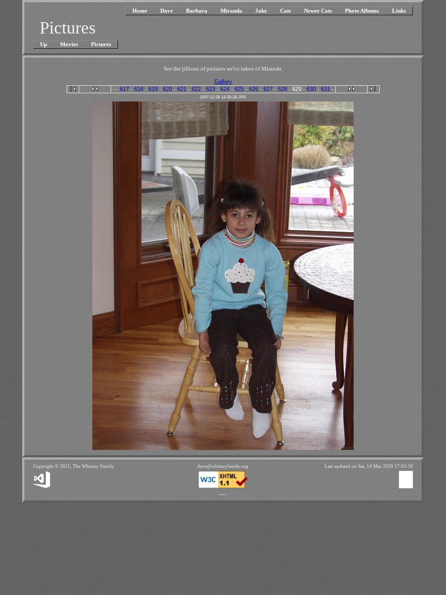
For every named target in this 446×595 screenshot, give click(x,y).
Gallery (223, 81)
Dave (166, 10)
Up (43, 44)
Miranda (231, 10)
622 (196, 89)
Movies (69, 44)
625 (239, 89)
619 (153, 89)
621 (181, 89)
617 (124, 89)
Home (139, 10)
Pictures (101, 44)
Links (399, 10)
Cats (285, 10)
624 (225, 89)
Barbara (196, 10)
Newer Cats (318, 10)
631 (325, 89)
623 (210, 89)
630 (311, 89)
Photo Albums (362, 10)
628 (282, 89)
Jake (261, 10)
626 (253, 89)
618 (138, 89)
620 (167, 89)
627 (268, 89)
